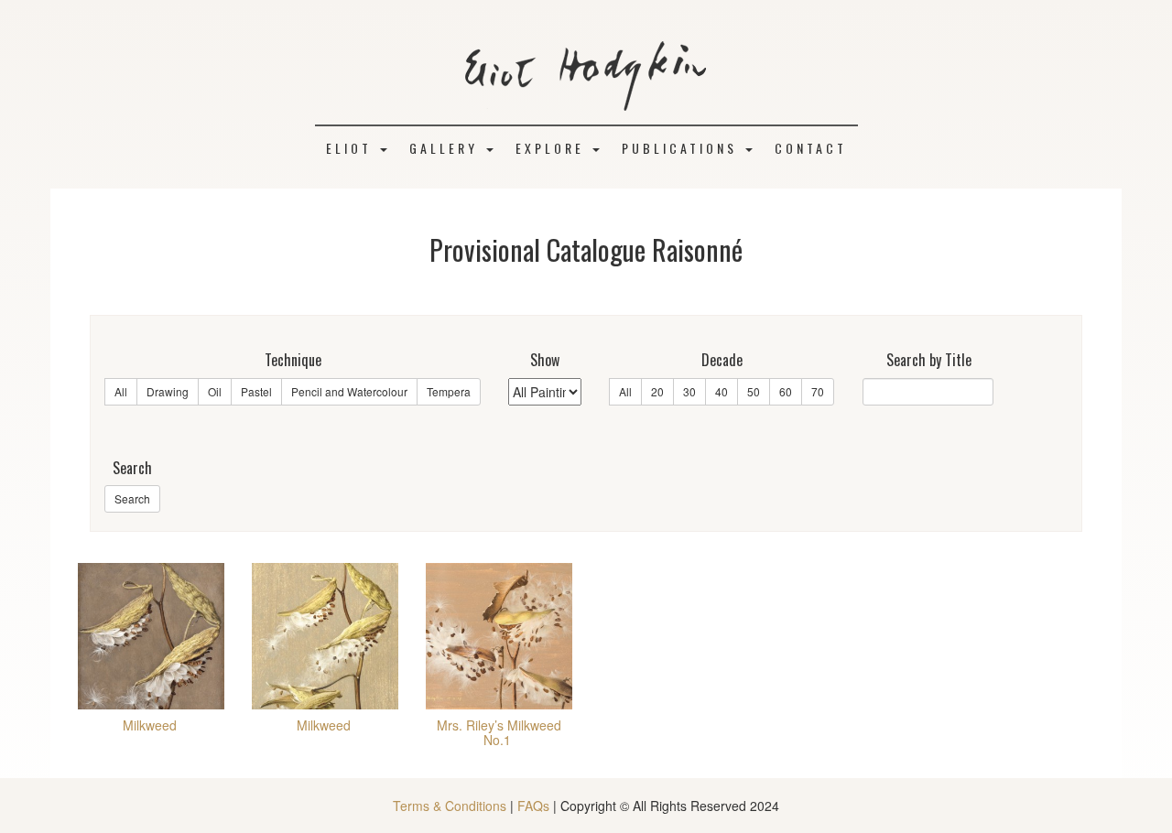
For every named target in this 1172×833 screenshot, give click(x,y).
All (120, 391)
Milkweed (150, 725)
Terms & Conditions (449, 805)
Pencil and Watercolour (349, 391)
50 (753, 391)
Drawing (167, 391)
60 (785, 391)
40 (721, 391)
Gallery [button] (446, 147)
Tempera (449, 391)
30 (689, 391)
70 (817, 391)
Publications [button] (682, 147)
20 (657, 391)
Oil (215, 391)
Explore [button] (553, 147)
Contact (811, 147)
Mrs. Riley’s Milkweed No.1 (499, 732)
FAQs (533, 805)
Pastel (256, 391)
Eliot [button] (352, 147)
